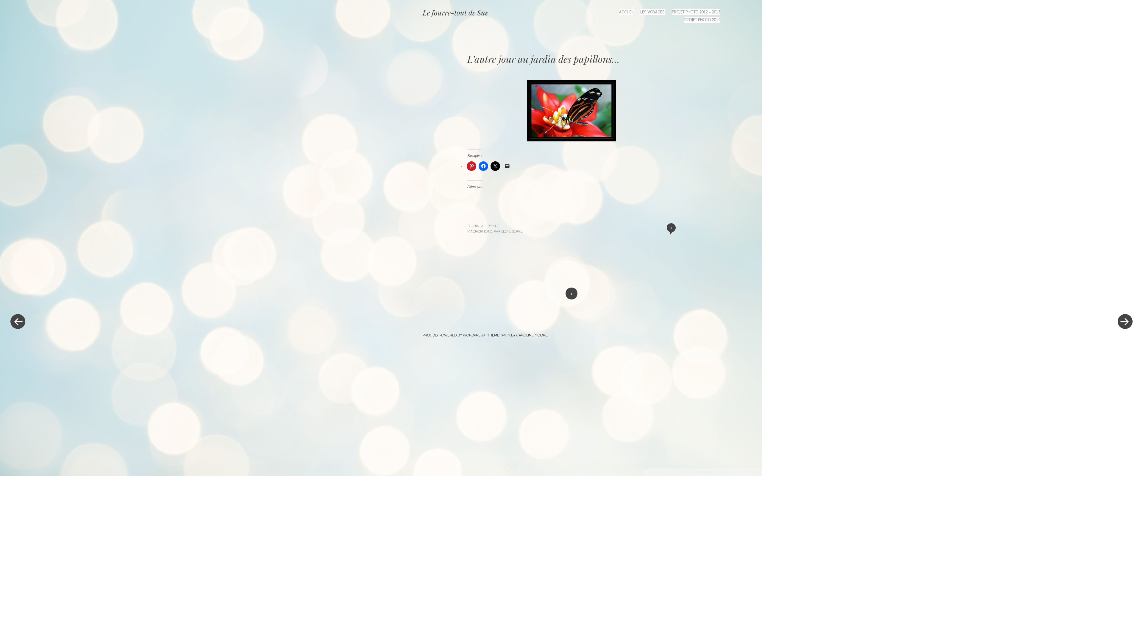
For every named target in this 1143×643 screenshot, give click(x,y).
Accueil (626, 12)
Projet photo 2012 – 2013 (696, 12)
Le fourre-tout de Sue (455, 12)
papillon (502, 231)
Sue (496, 226)
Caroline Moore (531, 335)
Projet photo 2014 (702, 19)
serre (517, 231)
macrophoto (479, 231)
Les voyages (652, 12)
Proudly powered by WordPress (454, 335)
